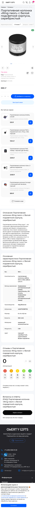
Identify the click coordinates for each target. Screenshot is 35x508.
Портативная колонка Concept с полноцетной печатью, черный (20, 184)
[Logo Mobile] (10, 2)
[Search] (23, 2)
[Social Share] (32, 68)
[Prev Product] (3, 68)
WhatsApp (7, 470)
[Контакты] (26, 2)
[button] (2, 47)
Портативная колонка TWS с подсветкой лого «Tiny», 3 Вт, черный (19, 131)
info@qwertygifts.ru (28, 470)
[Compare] (27, 73)
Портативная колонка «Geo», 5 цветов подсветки (20, 166)
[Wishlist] (32, 73)
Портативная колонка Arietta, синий (20, 116)
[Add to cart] (30, 122)
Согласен (14, 505)
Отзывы (17, 24)
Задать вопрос (17, 412)
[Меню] (3, 2)
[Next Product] (7, 68)
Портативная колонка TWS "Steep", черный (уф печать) (19, 149)
